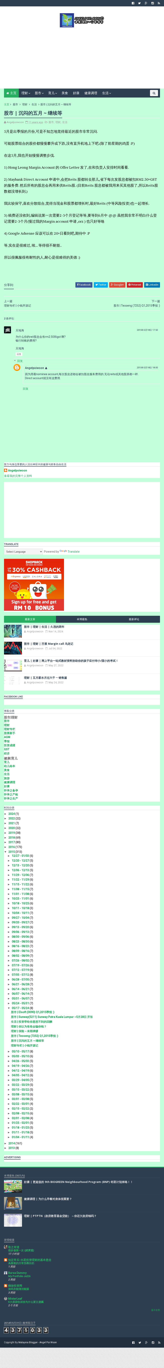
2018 (11, 837)
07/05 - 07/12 (21, 974)
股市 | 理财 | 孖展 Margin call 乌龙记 (48, 644)
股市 (38, 93)
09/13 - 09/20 (21, 927)
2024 (11, 813)
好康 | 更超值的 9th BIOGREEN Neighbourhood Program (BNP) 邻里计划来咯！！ (78, 1182)
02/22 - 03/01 (21, 1103)
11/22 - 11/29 (21, 879)
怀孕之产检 (11, 794)
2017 (11, 842)
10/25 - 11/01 (21, 898)
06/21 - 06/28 (21, 984)
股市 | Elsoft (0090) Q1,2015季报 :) (32, 1012)
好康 (76, 93)
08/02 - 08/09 (21, 955)
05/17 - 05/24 (21, 1008)
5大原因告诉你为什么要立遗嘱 (26, 1301)
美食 (65, 93)
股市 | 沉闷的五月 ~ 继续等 (27, 1040)
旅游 (7, 778)
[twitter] (139, 3)
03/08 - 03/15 (21, 1094)
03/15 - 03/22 (21, 1089)
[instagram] (152, 3)
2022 (11, 818)
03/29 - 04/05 (21, 1080)
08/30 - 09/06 (21, 936)
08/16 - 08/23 (21, 946)
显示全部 (155, 1310)
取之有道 (13, 1247)
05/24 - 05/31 (21, 1003)
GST (6, 749)
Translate (74, 551)
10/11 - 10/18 (21, 908)
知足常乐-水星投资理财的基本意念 (29, 1259)
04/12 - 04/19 (21, 1070)
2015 (11, 851)
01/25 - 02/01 (21, 1122)
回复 (19, 354)
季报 (7, 741)
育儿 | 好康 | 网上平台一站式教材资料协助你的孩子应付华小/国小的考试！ (71, 661)
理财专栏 (9, 729)
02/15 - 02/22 (21, 1108)
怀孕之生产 (11, 798)
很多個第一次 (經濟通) (21, 1250)
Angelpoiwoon (34, 368)
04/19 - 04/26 (21, 1065)
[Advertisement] (82, 58)
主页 (13, 93)
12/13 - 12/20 (21, 865)
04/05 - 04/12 (21, 1075)
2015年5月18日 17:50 (147, 330)
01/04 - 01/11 (21, 1137)
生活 (105, 93)
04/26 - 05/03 (21, 1061)
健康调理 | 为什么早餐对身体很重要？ (48, 1199)
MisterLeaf (15, 1298)
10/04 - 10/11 (21, 913)
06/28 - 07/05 (21, 979)
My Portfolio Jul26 (19, 1276)
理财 (24, 93)
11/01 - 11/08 (21, 894)
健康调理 (90, 93)
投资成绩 (9, 745)
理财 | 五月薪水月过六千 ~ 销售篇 (45, 678)
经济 (7, 753)
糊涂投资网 (15, 1285)
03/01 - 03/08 (21, 1099)
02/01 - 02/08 (21, 1118)
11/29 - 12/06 (21, 875)
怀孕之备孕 (11, 790)
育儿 (51, 93)
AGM (7, 737)
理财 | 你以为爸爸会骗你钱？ (29, 1026)
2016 (11, 847)
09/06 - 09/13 (21, 932)
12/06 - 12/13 (21, 870)
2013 (11, 1148)
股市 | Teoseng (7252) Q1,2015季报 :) (34, 1035)
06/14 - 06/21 (21, 989)
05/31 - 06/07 (21, 998)
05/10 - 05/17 (21, 1051)
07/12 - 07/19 (21, 969)
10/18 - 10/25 (21, 903)
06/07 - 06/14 (21, 993)
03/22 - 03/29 (21, 1084)
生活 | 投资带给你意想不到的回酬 (31, 1021)
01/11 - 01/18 (21, 1132)
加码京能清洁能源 (18, 1288)
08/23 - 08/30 (21, 941)
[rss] (159, 3)
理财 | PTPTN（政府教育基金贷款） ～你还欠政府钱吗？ (60, 1216)
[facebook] (133, 3)
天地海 (20, 330)
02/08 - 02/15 (21, 1113)
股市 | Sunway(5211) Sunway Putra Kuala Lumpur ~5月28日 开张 (52, 1016)
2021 (11, 823)
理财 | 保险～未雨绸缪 (24, 1031)
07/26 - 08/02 (21, 960)
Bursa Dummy (17, 1272)
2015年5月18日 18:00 (147, 367)
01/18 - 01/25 (21, 1127)
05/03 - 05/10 (21, 1056)
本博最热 (82, 619)
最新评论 (134, 619)
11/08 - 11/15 (21, 889)
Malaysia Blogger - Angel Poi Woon (37, 1342)
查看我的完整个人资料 (18, 475)
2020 (11, 828)
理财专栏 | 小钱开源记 (24, 1045)
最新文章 (30, 619)
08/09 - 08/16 (21, 951)
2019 (11, 832)
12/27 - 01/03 (21, 855)
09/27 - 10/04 (21, 917)
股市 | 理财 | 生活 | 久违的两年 (44, 627)
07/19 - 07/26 (21, 965)
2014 (11, 1143)
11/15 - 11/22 (21, 884)
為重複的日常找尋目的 (21, 1263)
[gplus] (146, 3)
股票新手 (9, 733)
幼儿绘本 (9, 766)
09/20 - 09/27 (21, 922)
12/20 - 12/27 (21, 860)
